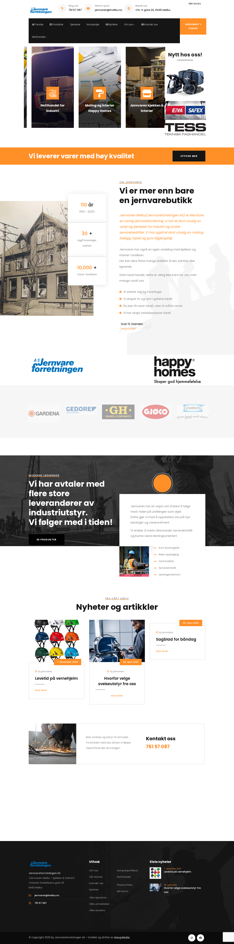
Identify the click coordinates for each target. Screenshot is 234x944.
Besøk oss (141, 5)
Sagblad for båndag (176, 639)
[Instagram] (191, 937)
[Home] (41, 9)
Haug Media (122, 937)
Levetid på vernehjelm (56, 678)
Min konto (195, 3)
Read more (41, 690)
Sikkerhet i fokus (193, 26)
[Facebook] (200, 937)
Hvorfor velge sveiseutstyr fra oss (117, 681)
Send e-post (102, 5)
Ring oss (73, 5)
